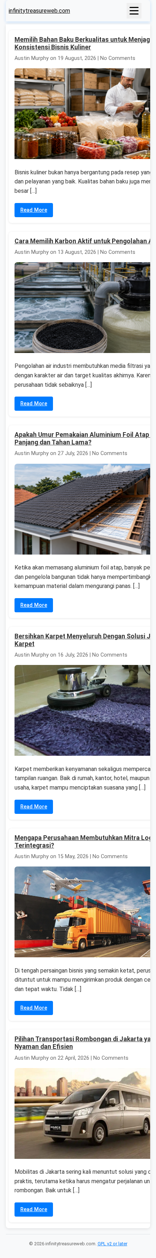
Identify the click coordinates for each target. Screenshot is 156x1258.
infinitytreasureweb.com (39, 10)
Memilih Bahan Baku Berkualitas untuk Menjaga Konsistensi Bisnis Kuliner (84, 43)
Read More (33, 210)
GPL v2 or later (112, 1243)
